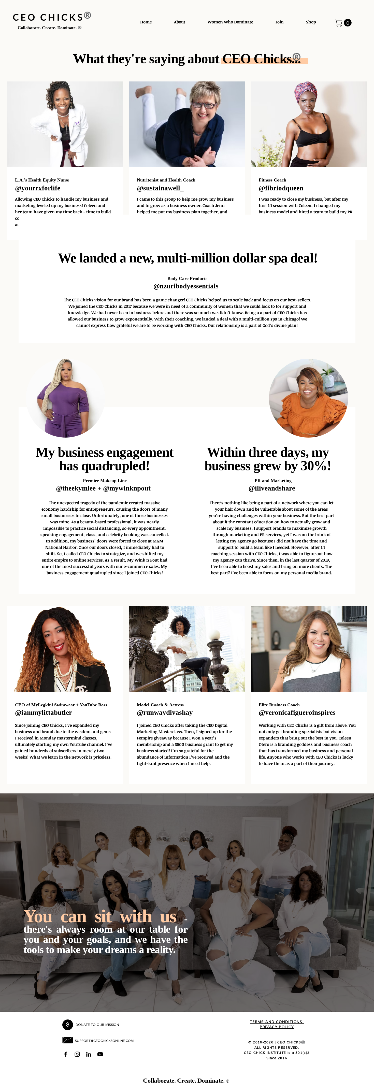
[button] (344, 22)
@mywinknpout (127, 488)
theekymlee (79, 488)
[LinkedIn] (88, 1054)
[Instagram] (77, 1054)
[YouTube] (100, 1054)
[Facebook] (65, 1054)
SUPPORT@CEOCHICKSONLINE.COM (104, 1041)
